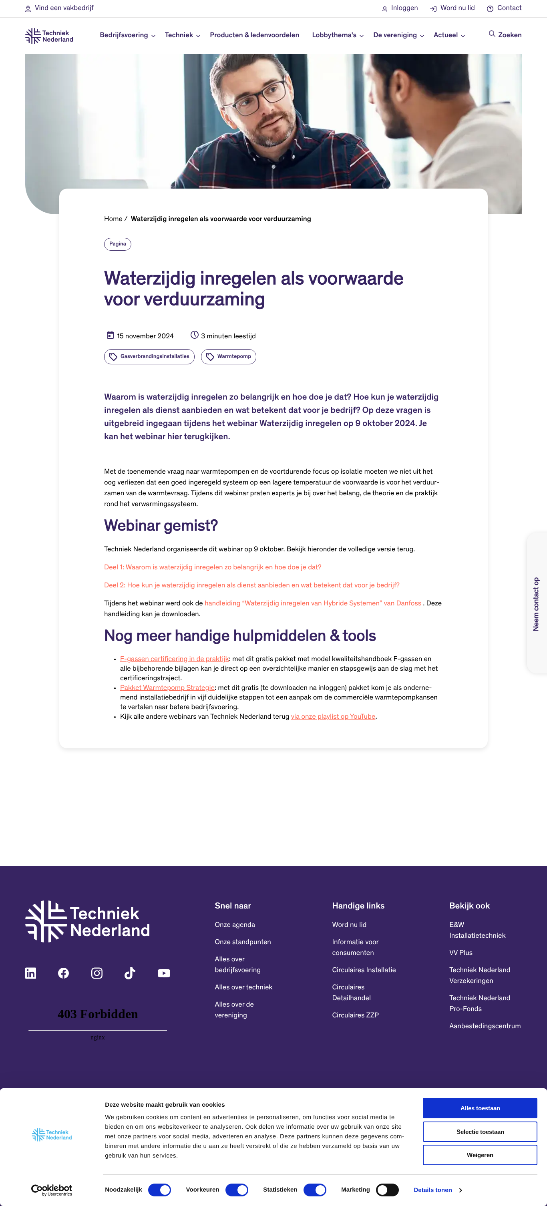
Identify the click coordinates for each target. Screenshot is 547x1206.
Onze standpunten (243, 942)
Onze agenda (235, 925)
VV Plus (461, 953)
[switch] (236, 1190)
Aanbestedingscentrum (485, 1026)
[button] (59, 8)
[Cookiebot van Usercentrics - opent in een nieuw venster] (52, 1190)
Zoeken (510, 35)
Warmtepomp (234, 357)
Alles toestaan (480, 1108)
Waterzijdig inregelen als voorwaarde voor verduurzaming (221, 219)
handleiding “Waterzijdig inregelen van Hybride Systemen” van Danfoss (313, 603)
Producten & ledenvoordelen (254, 35)
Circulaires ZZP (355, 1015)
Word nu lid (349, 925)
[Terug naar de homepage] (49, 36)
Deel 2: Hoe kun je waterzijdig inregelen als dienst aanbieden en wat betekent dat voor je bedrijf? (252, 585)
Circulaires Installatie (364, 970)
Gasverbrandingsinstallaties (155, 357)
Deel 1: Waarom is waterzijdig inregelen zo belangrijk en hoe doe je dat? (213, 567)
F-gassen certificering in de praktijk (174, 659)
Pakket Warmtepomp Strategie (167, 688)
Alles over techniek (244, 987)
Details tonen (433, 1190)
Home (113, 219)
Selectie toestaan (480, 1131)
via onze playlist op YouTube (333, 717)
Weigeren (480, 1155)
